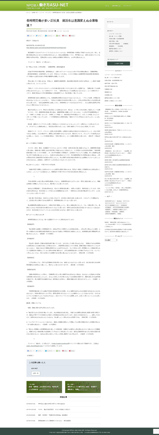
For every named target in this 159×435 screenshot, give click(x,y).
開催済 (122, 211)
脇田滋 (108, 211)
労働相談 (107, 89)
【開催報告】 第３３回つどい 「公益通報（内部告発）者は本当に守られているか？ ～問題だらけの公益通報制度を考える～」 (118, 153)
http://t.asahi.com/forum (60, 343)
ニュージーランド (122, 203)
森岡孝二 (30, 355)
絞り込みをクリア (113, 59)
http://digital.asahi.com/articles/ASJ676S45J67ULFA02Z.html (46, 48)
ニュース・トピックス (63, 31)
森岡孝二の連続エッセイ (111, 101)
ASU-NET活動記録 (110, 86)
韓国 (120, 213)
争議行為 (124, 205)
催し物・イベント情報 (111, 77)
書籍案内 (107, 92)
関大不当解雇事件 (111, 213)
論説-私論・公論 (109, 83)
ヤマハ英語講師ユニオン (112, 205)
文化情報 (107, 95)
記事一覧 (36, 373)
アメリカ (127, 201)
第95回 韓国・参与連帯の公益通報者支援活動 (117, 160)
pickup (119, 201)
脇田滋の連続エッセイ (111, 98)
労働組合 (108, 207)
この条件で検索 (118, 63)
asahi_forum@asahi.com (34, 346)
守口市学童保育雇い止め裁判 (121, 207)
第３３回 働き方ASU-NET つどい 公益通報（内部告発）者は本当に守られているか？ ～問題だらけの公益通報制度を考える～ (118, 181)
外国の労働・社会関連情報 (112, 80)
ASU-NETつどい (110, 201)
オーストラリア (110, 203)
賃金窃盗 (115, 211)
